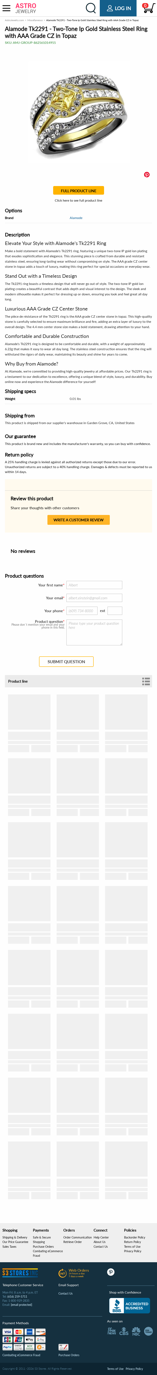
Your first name (50, 585)
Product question (49, 621)
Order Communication (77, 1237)
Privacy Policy (132, 1251)
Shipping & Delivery (14, 1237)
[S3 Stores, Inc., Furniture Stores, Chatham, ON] (129, 1305)
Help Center (101, 1237)
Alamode (76, 218)
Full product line (78, 191)
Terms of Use (132, 1246)
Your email (54, 598)
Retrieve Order (72, 1242)
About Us (99, 1242)
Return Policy (132, 1242)
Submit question (66, 661)
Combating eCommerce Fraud (21, 1355)
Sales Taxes (9, 1246)
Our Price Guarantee (15, 1242)
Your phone (53, 610)
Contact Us (101, 1246)
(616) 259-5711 (17, 1296)
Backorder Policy (134, 1237)
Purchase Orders (43, 1246)
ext (102, 610)
